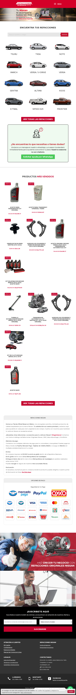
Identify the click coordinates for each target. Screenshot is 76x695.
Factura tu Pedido (9, 650)
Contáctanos (8, 647)
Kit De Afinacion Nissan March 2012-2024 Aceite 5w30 (15, 282)
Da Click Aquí (26, 472)
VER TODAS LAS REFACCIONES (38, 119)
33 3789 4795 (45, 669)
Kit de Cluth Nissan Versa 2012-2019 (14, 355)
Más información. (26, 693)
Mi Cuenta (7, 645)
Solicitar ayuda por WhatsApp (38, 156)
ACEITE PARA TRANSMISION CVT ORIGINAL (14, 209)
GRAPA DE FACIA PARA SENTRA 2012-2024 (15, 244)
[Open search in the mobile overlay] (38, 35)
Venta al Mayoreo (45, 645)
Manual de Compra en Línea (12, 652)
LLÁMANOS (16, 677)
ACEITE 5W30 (14, 390)
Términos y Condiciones (11, 662)
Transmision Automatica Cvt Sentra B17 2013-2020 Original (38, 319)
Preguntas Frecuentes (46, 647)
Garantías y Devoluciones (11, 665)
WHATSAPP (37, 677)
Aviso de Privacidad (9, 660)
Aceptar (71, 691)
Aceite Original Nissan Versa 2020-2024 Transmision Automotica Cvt (60, 245)
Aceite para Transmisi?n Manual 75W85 (38, 208)
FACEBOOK (57, 678)
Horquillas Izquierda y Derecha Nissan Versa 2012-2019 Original (36, 245)
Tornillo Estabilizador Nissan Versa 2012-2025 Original (14, 319)
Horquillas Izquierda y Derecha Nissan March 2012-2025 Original (61, 319)
